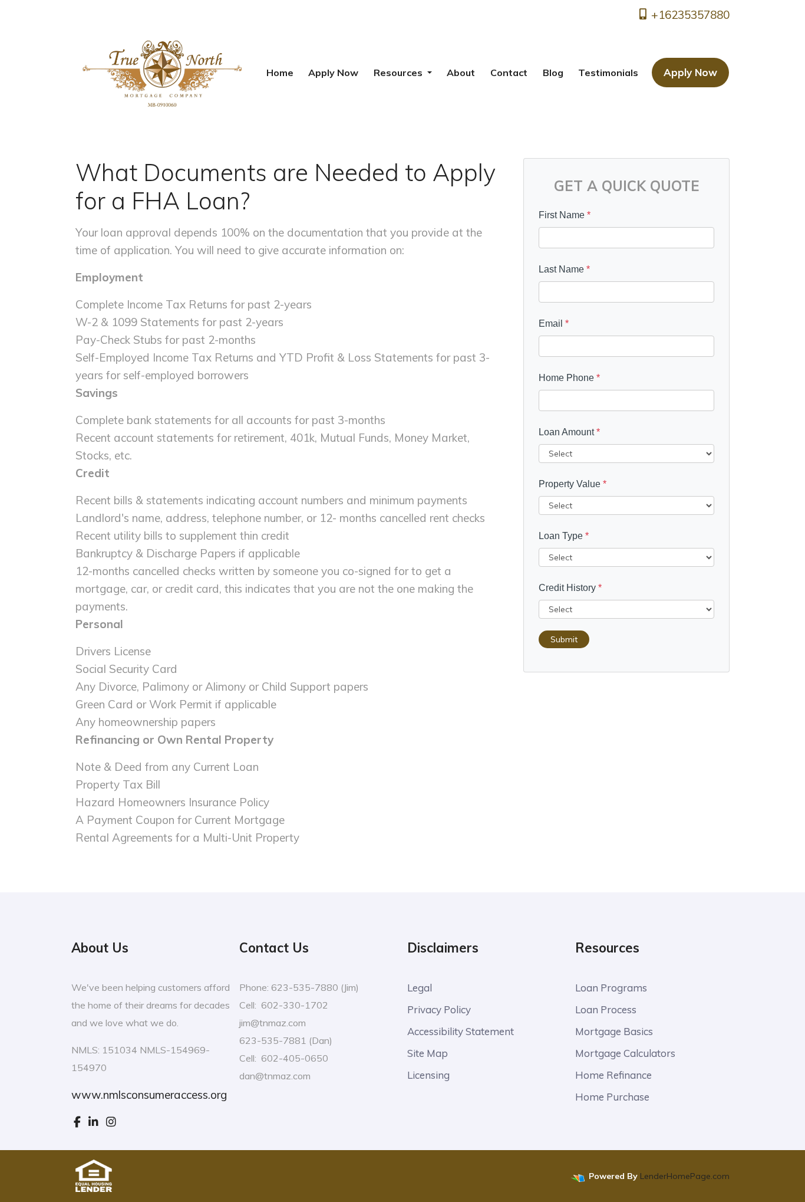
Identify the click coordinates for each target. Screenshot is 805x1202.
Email (554, 323)
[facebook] (77, 1122)
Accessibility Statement (460, 1031)
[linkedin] (93, 1122)
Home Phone (569, 378)
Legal (419, 987)
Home (279, 72)
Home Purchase (612, 1097)
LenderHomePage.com (685, 1176)
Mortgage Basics (614, 1031)
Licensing (428, 1075)
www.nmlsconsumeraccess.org (149, 1095)
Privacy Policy (439, 1009)
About (461, 72)
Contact (508, 72)
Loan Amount (569, 432)
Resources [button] (399, 72)
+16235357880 (689, 15)
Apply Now (333, 72)
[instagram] (111, 1122)
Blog (553, 72)
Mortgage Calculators (625, 1053)
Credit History (570, 588)
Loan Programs (611, 987)
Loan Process (605, 1009)
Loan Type (564, 536)
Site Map (427, 1053)
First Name (564, 215)
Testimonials (608, 72)
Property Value (572, 484)
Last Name (564, 269)
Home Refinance (613, 1075)
